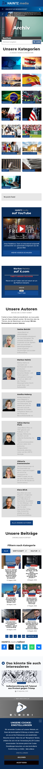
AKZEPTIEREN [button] (21, 763)
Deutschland (11, 565)
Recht (28, 565)
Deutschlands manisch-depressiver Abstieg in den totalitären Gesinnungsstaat (27, 14)
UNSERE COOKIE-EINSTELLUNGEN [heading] (21, 723)
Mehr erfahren (30, 749)
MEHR (21, 288)
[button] (39, 9)
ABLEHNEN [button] (22, 757)
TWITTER (21, 293)
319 (23, 636)
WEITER (31, 636)
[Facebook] (28, 715)
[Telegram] (11, 715)
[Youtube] (19, 715)
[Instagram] (24, 715)
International (21, 682)
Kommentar (11, 567)
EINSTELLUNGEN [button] (22, 753)
